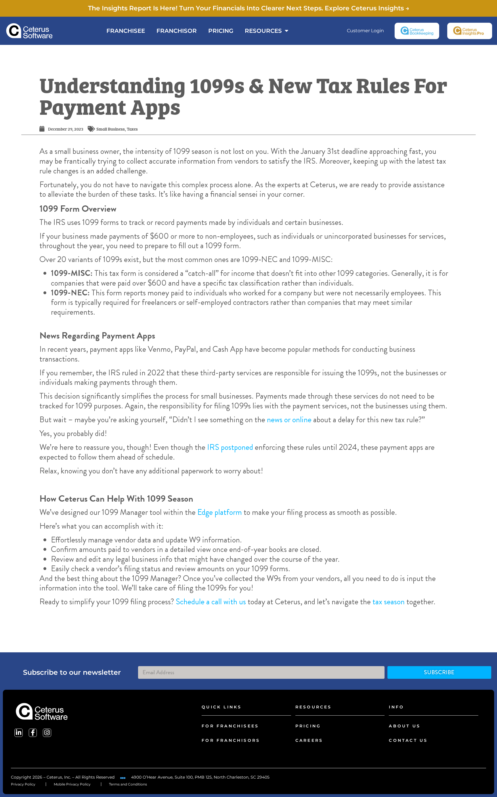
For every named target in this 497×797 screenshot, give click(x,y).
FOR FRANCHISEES (230, 726)
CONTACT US (408, 740)
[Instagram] (47, 733)
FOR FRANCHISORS (231, 740)
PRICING (220, 30)
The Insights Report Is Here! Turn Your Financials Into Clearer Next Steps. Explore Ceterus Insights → (248, 8)
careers (309, 740)
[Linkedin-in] (18, 733)
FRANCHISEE (125, 30)
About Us (404, 726)
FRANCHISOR (176, 30)
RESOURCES (263, 30)
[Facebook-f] (33, 733)
